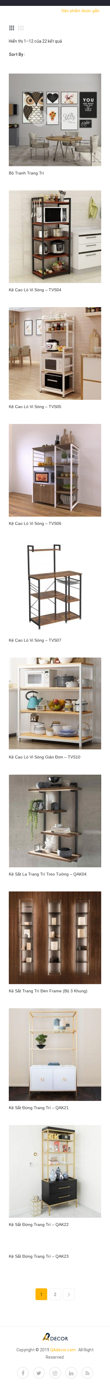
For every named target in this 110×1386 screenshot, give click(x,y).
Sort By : (17, 54)
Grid (12, 28)
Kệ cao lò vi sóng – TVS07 (35, 640)
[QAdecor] (55, 1336)
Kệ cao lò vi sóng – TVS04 (35, 289)
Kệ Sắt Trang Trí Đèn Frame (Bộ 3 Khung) (48, 991)
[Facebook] (23, 1373)
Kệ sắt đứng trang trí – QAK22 (39, 1224)
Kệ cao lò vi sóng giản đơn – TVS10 (44, 757)
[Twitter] (39, 1373)
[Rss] (87, 1373)
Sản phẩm (45, 10)
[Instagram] (55, 1373)
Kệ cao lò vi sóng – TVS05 (35, 406)
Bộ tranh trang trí (26, 173)
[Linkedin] (71, 1373)
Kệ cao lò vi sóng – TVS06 (35, 523)
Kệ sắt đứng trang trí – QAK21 (39, 1107)
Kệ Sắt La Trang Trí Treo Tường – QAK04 (48, 874)
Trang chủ (20, 10)
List (21, 28)
